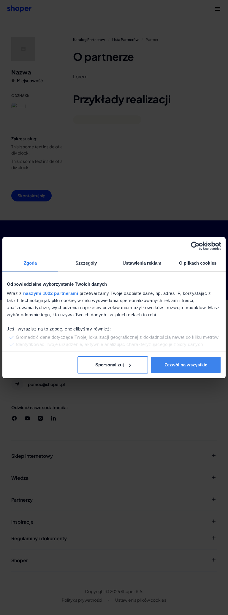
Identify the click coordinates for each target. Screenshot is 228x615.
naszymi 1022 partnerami (50, 293)
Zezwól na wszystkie (185, 364)
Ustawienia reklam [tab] (142, 263)
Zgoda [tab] (30, 263)
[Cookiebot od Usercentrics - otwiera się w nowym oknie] (195, 245)
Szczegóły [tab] (86, 263)
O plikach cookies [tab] (197, 263)
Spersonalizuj (109, 364)
